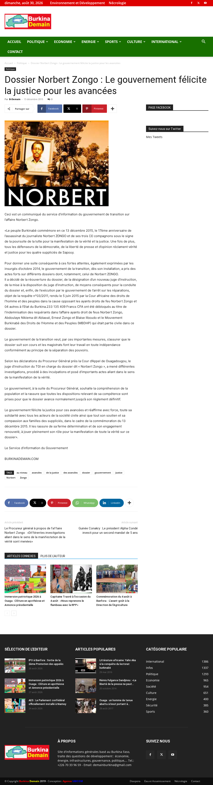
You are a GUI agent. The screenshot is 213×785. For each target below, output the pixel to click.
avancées (37, 472)
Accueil (14, 41)
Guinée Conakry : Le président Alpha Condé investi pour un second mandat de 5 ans (108, 530)
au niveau (22, 472)
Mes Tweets (154, 137)
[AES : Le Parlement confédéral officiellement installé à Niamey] (15, 705)
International (164, 41)
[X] (198, 3)
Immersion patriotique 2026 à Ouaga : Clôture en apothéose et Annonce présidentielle (25, 601)
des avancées (70, 472)
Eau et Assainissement (157, 781)
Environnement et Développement (77, 3)
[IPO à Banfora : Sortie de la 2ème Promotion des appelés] (15, 665)
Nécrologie (117, 3)
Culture (134, 41)
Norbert (10, 477)
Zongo (23, 477)
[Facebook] (191, 3)
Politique (36, 41)
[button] (203, 42)
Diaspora (135, 781)
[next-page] (13, 613)
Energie (89, 41)
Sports (111, 41)
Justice (118, 472)
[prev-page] (7, 613)
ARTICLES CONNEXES (21, 556)
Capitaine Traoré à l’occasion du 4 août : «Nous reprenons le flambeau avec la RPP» (70, 601)
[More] (112, 108)
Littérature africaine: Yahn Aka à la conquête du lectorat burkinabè (117, 664)
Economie (63, 41)
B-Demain (14, 99)
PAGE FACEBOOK (160, 107)
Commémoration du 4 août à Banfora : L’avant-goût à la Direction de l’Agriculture (114, 601)
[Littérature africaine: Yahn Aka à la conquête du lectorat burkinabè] (85, 665)
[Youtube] (205, 3)
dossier (86, 472)
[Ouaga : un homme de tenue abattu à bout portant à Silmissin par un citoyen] (85, 705)
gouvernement (103, 472)
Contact (15, 51)
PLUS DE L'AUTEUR (53, 556)
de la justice (52, 472)
